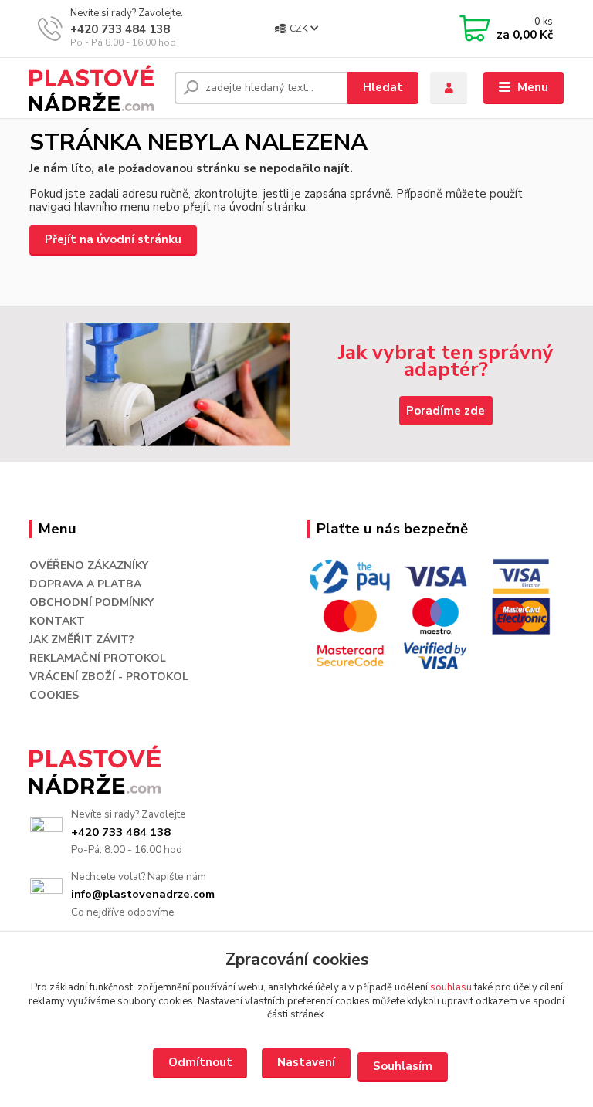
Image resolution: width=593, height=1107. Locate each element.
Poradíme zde (445, 410)
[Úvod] (96, 88)
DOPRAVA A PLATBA (85, 584)
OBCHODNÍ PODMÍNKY (91, 602)
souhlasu (451, 987)
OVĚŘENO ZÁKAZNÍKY (88, 565)
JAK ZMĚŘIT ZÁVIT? (81, 639)
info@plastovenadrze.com (143, 894)
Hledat (383, 87)
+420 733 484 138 (120, 29)
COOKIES (54, 695)
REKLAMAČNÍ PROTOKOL (97, 658)
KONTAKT (57, 621)
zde (200, 1063)
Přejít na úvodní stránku (113, 239)
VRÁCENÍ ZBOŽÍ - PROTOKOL (108, 676)
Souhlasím (402, 1066)
